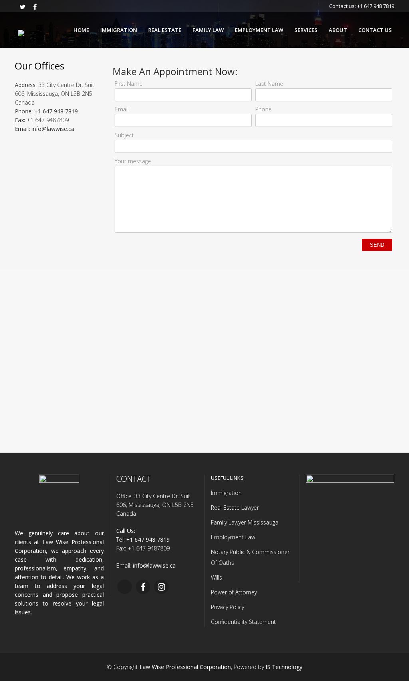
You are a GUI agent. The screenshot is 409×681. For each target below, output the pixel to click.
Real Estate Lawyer (235, 507)
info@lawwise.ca (53, 129)
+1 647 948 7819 (375, 6)
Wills (216, 577)
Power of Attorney (234, 592)
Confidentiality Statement (243, 622)
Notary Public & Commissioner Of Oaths (250, 557)
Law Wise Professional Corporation (185, 667)
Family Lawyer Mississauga (244, 522)
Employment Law (233, 537)
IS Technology (284, 667)
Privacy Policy (227, 607)
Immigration (226, 493)
